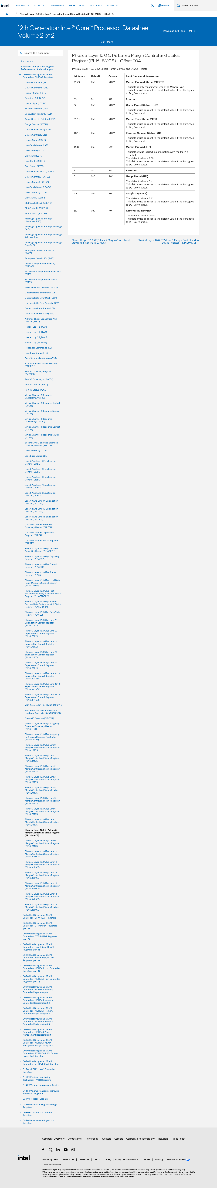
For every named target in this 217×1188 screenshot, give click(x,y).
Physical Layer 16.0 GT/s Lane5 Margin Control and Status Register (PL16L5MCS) (42, 801)
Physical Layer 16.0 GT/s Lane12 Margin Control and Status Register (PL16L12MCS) (42, 875)
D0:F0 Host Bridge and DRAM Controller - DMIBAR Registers (38, 76)
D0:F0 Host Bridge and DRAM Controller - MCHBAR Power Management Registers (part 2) (38, 1043)
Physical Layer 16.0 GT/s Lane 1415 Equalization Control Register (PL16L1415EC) (42, 697)
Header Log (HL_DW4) (36, 342)
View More (107, 42)
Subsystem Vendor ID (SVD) (38, 114)
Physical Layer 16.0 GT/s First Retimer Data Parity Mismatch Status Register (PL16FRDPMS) (43, 594)
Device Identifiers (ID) (35, 82)
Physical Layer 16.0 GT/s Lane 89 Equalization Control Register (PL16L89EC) (41, 665)
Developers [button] (77, 5)
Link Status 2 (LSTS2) (35, 197)
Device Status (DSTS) (35, 140)
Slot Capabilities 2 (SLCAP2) (38, 203)
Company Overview (53, 1138)
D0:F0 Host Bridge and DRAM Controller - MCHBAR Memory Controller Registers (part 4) (38, 1011)
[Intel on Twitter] (50, 1150)
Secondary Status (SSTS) (37, 108)
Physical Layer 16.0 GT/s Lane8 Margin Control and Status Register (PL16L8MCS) (42, 833)
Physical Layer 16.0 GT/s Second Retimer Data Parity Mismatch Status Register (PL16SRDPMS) (43, 604)
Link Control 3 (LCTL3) (36, 450)
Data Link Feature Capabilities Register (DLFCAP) (39, 534)
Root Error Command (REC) (38, 347)
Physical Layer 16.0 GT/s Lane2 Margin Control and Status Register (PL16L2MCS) (42, 769)
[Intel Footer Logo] (24, 1157)
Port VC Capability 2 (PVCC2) (39, 379)
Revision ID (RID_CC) (35, 98)
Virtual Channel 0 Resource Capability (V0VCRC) (38, 396)
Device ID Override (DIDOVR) (39, 718)
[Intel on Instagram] (73, 1150)
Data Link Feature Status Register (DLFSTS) (41, 542)
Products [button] (22, 5)
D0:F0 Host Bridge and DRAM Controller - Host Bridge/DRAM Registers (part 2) (38, 958)
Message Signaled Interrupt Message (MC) (43, 228)
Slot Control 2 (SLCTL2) (36, 208)
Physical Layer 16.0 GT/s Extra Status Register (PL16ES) (43, 613)
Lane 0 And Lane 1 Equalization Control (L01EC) (40, 462)
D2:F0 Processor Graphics (35, 1098)
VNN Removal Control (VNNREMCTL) (43, 705)
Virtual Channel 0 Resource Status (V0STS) (42, 412)
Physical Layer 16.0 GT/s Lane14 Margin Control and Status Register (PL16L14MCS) (42, 897)
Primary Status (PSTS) (36, 93)
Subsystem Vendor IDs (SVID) (39, 258)
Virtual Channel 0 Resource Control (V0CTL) (42, 404)
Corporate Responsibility (140, 1138)
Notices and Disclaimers (164, 1172)
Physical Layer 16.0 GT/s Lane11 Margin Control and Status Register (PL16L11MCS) (42, 865)
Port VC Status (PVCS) (36, 390)
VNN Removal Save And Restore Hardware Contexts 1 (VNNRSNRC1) (43, 712)
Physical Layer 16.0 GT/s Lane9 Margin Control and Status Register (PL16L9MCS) (42, 843)
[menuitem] (7, 14)
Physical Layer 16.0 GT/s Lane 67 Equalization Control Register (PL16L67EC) (41, 655)
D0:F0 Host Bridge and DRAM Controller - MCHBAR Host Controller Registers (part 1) (41, 968)
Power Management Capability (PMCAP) (40, 265)
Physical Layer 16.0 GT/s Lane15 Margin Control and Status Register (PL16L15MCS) (42, 907)
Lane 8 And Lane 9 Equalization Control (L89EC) (40, 494)
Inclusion (163, 1138)
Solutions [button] (57, 5)
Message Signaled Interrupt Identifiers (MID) (38, 220)
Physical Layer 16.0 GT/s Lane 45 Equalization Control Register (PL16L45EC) (41, 644)
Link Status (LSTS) (33, 155)
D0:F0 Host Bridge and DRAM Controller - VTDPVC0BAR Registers (41, 1062)
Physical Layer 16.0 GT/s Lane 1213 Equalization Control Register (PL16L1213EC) (42, 687)
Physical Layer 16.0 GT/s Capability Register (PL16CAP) (42, 557)
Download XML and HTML (178, 31)
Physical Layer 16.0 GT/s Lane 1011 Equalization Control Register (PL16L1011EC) (42, 676)
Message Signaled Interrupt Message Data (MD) (43, 244)
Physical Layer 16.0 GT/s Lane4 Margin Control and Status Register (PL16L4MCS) (42, 790)
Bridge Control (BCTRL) (36, 124)
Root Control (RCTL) (35, 161)
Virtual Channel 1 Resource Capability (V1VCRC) (38, 420)
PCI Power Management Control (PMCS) (41, 281)
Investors (106, 1138)
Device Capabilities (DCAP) (38, 129)
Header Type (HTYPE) (35, 103)
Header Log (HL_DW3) (36, 337)
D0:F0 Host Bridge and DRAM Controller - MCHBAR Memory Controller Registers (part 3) (38, 1000)
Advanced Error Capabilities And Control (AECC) (41, 320)
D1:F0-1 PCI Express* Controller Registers (39, 1070)
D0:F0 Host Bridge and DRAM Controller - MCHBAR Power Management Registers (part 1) (38, 1032)
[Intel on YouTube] (65, 1150)
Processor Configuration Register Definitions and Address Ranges (37, 68)
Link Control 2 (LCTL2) (36, 192)
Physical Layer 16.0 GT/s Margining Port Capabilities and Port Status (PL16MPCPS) (42, 737)
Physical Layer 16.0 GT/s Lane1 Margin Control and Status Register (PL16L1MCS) (42, 758)
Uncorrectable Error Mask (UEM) (41, 298)
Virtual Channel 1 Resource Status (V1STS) (42, 436)
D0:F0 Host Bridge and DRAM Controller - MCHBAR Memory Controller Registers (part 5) (38, 1021)
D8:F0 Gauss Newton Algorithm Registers (38, 1121)
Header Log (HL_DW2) (36, 332)
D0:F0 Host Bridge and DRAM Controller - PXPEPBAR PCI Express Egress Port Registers (40, 1053)
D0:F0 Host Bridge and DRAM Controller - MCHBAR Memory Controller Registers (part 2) (38, 990)
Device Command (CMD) (37, 87)
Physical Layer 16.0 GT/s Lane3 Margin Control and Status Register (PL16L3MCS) (42, 779)
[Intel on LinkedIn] (58, 1150)
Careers (118, 1138)
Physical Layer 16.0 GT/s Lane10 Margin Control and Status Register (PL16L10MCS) (42, 854)
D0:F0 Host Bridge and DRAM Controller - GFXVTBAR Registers (39, 916)
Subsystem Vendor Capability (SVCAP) (39, 252)
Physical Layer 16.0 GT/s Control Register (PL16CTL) (41, 565)
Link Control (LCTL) (34, 150)
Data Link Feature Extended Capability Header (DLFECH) (38, 526)
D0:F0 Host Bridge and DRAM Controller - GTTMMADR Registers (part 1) (40, 926)
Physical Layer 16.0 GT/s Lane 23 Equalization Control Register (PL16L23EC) (41, 633)
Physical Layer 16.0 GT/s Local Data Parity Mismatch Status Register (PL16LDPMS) (42, 583)
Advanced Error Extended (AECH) (41, 287)
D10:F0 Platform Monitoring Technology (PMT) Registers (37, 1078)
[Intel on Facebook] (43, 1150)
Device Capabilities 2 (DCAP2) (39, 171)
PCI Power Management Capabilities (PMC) (43, 273)
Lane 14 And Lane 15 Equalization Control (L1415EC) (41, 518)
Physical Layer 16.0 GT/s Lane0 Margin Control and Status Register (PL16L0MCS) (42, 748)
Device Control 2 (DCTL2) (37, 176)
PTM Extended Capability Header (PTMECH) (41, 365)
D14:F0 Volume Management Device (41, 1085)
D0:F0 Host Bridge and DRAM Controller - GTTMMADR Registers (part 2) (40, 936)
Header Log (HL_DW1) (36, 327)
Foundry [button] (113, 5)
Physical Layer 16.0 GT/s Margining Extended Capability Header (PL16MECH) (42, 726)
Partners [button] (96, 5)
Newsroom (91, 1138)
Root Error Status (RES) (36, 353)
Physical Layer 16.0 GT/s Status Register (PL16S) (40, 573)
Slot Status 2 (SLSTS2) (36, 213)
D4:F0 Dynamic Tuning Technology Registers (40, 1106)
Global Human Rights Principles (149, 1174)
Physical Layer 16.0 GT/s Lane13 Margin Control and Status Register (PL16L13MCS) (42, 886)
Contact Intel (75, 1138)
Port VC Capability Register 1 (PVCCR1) (39, 373)
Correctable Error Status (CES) (40, 308)
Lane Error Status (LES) (36, 456)
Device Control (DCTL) (36, 135)
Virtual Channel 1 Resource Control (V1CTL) (42, 428)
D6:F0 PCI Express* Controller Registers (38, 1114)
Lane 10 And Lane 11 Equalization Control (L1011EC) (41, 502)
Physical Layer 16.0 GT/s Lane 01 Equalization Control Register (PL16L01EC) (41, 623)
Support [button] (40, 5)
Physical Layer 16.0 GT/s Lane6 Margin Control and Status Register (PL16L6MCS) (42, 811)
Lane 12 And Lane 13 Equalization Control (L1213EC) (41, 510)
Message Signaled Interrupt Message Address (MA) (43, 236)
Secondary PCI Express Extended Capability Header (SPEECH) (41, 444)
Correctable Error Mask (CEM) (39, 313)
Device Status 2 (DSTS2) (37, 182)
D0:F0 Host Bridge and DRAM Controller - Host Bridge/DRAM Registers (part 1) (38, 947)
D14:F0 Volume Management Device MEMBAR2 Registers (41, 1092)
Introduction (27, 61)
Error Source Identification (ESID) (41, 358)
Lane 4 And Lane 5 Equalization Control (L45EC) (40, 478)
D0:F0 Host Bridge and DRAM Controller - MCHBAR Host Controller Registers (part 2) (41, 979)
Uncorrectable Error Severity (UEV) (42, 303)
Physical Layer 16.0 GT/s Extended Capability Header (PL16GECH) (42, 550)
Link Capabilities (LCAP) (36, 145)
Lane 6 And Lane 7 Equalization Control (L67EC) (40, 486)
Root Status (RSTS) (34, 166)
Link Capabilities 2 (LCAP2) (38, 187)
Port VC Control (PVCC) (36, 384)
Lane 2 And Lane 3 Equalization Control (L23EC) (40, 470)
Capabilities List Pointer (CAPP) (40, 119)
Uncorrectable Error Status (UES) (41, 292)
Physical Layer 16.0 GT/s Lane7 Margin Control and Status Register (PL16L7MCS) (42, 822)
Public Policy (178, 1138)
